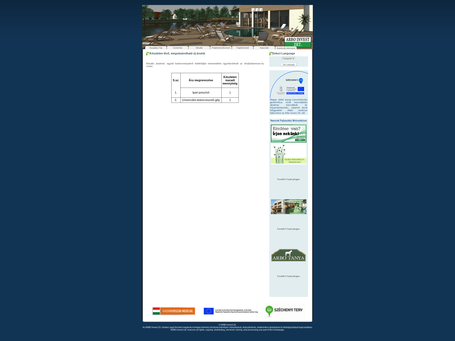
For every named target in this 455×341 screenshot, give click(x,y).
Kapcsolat (264, 48)
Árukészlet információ (286, 48)
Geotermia (177, 48)
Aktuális (199, 48)
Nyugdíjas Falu (155, 48)
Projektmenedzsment (221, 48)
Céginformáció (242, 48)
